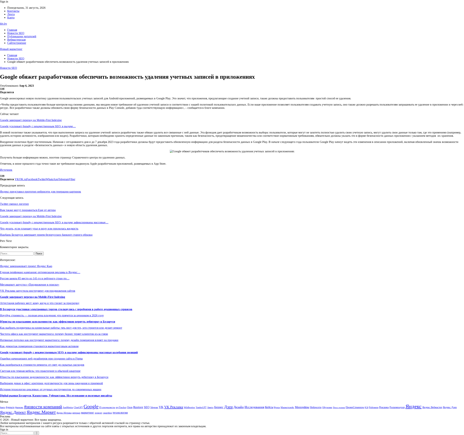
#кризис (19, 407)
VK (161, 407)
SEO (147, 407)
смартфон (107, 413)
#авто (2, 407)
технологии (120, 412)
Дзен (228, 407)
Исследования (254, 407)
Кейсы (269, 407)
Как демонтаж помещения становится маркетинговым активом (39, 346)
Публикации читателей (21, 36)
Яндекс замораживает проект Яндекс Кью (26, 266)
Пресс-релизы (339, 408)
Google (91, 406)
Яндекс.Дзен (450, 407)
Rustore (138, 407)
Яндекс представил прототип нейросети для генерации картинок (40, 191)
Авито (210, 407)
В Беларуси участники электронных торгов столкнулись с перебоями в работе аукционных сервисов (66, 309)
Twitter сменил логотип (14, 203)
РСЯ (366, 408)
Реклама (384, 407)
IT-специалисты (107, 407)
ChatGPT (78, 407)
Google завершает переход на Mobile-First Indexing (31, 120)
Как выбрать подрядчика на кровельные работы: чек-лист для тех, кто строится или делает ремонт (61, 327)
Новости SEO (15, 33)
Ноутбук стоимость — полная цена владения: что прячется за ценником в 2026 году (52, 315)
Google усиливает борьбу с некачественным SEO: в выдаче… (38, 126)
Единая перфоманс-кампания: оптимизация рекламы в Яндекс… (40, 272)
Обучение (327, 407)
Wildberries (189, 407)
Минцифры (302, 407)
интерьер (76, 413)
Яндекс (413, 406)
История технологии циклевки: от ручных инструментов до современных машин (50, 389)
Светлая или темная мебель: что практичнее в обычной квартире (40, 370)
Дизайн (238, 407)
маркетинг (87, 412)
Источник (6, 169)
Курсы (277, 407)
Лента (11, 14)
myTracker (121, 407)
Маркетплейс (287, 407)
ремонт (98, 413)
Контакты (13, 11)
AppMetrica (68, 407)
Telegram (154, 407)
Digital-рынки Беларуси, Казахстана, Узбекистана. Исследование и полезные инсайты (56, 395)
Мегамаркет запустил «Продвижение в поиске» (29, 284)
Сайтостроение (16, 42)
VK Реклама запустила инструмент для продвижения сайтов (37, 290)
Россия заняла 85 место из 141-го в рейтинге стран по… (34, 278)
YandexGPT (201, 407)
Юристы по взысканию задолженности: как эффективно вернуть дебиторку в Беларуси (57, 321)
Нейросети (316, 407)
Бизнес (218, 407)
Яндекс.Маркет (41, 412)
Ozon (129, 407)
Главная (12, 29)
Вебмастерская (16, 39)
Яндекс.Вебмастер (432, 407)
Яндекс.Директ (13, 412)
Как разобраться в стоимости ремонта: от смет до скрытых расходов (42, 364)
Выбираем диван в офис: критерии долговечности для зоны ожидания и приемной (51, 383)
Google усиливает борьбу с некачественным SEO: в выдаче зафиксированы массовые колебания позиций (69, 352)
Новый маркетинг (11, 49)
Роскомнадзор (397, 407)
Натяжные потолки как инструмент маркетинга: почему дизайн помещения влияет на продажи (59, 340)
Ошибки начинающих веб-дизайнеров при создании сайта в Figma (41, 358)
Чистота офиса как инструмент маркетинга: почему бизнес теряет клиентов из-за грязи (54, 333)
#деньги (10, 407)
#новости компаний (43, 406)
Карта (10, 17)
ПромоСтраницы (355, 407)
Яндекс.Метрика (64, 413)
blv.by (3, 23)
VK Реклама (173, 407)
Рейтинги (373, 407)
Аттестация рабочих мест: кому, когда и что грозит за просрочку (39, 303)
